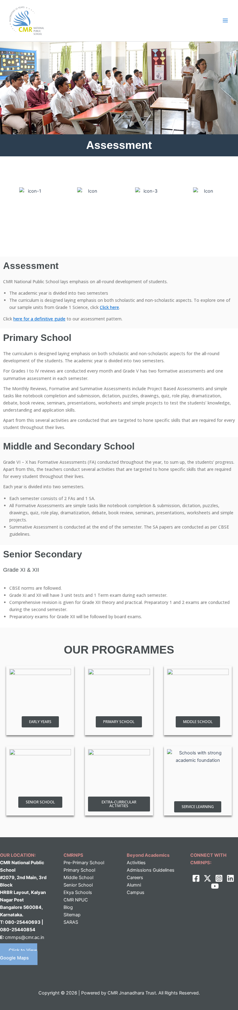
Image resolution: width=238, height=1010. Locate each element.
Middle (70, 877)
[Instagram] (219, 878)
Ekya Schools (78, 892)
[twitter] (207, 878)
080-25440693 (23, 922)
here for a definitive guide (39, 319)
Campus (135, 892)
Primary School (79, 870)
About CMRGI (32, 222)
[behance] (215, 886)
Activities (206, 222)
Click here (109, 307)
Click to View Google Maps (18, 954)
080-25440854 (17, 929)
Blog (68, 907)
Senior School (78, 885)
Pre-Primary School (84, 862)
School (85, 877)
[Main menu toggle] (225, 20)
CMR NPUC (76, 900)
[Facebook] (196, 878)
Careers (135, 877)
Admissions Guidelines (150, 870)
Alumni (134, 885)
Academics (90, 222)
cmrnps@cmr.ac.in (24, 937)
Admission (148, 222)
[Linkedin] (230, 878)
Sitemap (72, 915)
